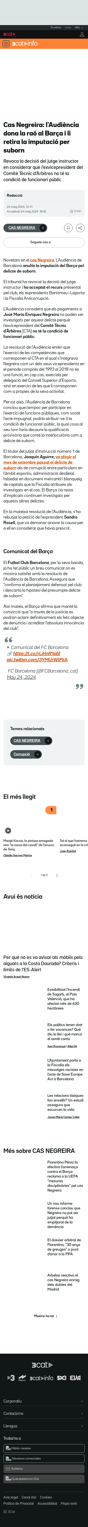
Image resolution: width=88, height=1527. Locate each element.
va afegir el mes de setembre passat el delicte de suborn (39, 462)
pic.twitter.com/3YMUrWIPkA (37, 660)
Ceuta (68, 28)
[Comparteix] (80, 228)
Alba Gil (72, 1046)
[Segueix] (43, 228)
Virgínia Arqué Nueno (16, 977)
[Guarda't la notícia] (68, 228)
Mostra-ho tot (44, 1316)
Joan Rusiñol (68, 851)
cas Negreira (42, 260)
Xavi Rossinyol (56, 1046)
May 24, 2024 (21, 677)
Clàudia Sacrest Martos (17, 855)
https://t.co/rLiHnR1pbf (36, 654)
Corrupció (22, 754)
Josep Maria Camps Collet (63, 1117)
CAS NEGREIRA (22, 228)
